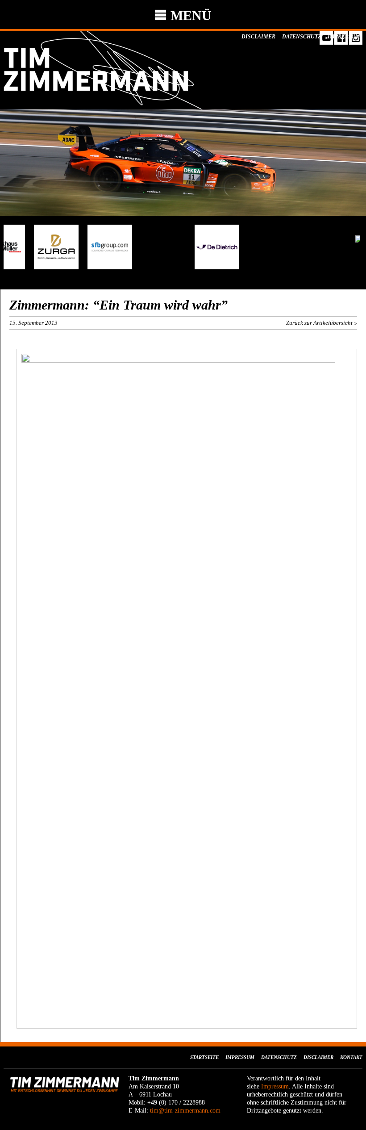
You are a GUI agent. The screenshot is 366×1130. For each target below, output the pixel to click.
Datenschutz (301, 36)
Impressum (344, 36)
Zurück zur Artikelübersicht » (321, 322)
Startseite (204, 1057)
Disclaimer (258, 36)
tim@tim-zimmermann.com (185, 1110)
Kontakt (351, 1057)
